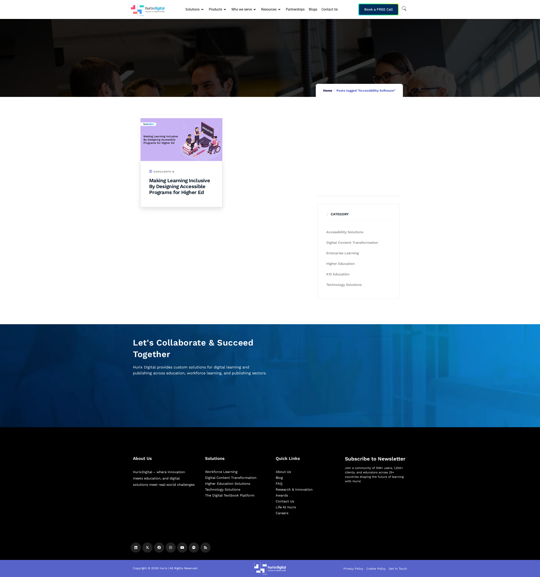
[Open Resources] (280, 9)
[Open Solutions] (203, 9)
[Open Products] (225, 9)
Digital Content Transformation (352, 243)
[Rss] (205, 547)
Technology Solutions (344, 285)
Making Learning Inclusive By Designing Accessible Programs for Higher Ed (179, 186)
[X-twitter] (147, 547)
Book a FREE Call (378, 9)
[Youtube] (182, 547)
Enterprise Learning (342, 253)
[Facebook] (159, 547)
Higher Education (340, 264)
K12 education (338, 274)
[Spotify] (194, 547)
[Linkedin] (136, 547)
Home (327, 90)
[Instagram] (171, 547)
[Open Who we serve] (255, 9)
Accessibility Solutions (344, 232)
